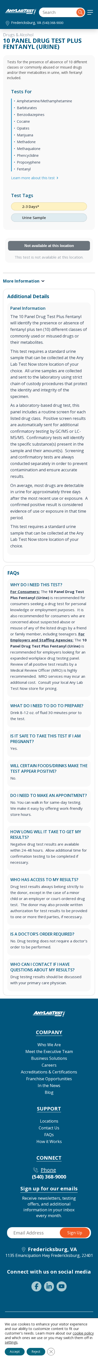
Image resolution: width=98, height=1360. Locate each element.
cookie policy (83, 1333)
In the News (49, 1085)
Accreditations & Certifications (49, 1072)
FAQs (49, 1134)
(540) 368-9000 (52, 23)
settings (11, 1342)
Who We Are (49, 1044)
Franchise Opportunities (49, 1078)
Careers (49, 1065)
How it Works (49, 1141)
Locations (49, 1121)
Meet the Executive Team (49, 1051)
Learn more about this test (33, 177)
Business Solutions (49, 1058)
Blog (49, 1092)
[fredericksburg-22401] (20, 13)
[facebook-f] (36, 1286)
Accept (15, 1351)
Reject (36, 1351)
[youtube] (62, 1286)
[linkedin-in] (49, 1286)
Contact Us (49, 1128)
